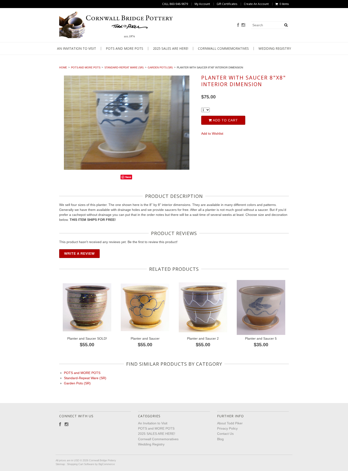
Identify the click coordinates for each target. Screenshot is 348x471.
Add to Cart (225, 120)
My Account (202, 4)
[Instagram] (243, 25)
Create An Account (256, 4)
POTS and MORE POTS (124, 48)
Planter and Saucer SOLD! (87, 338)
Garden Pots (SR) (160, 67)
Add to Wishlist (212, 133)
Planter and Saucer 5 (261, 338)
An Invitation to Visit (76, 48)
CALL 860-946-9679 (175, 4)
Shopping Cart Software (80, 464)
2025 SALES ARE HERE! (170, 48)
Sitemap (60, 464)
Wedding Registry (275, 48)
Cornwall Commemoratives (223, 48)
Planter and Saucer (145, 338)
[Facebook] (238, 25)
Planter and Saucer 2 (203, 338)
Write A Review (79, 253)
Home (63, 67)
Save (128, 177)
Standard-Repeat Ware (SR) (124, 67)
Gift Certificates (227, 4)
